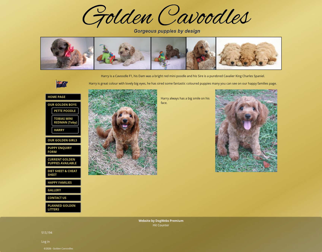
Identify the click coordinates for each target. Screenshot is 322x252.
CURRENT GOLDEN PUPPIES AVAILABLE (62, 161)
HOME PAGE (56, 97)
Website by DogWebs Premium (161, 221)
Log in (45, 242)
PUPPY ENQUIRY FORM (60, 150)
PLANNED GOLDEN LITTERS (61, 207)
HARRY (59, 130)
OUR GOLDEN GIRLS (62, 140)
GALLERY (54, 190)
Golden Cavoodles (63, 248)
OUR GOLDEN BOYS (62, 105)
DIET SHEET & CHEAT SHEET (62, 173)
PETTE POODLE (65, 111)
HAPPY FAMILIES (60, 182)
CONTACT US (57, 198)
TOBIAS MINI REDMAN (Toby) (65, 120)
